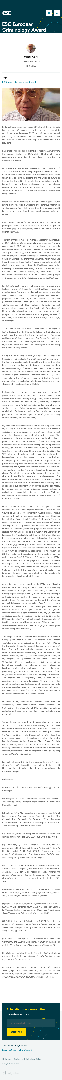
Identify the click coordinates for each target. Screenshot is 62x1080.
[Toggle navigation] (49, 13)
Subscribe (16, 1032)
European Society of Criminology (17, 1050)
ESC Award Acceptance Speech (19, 82)
